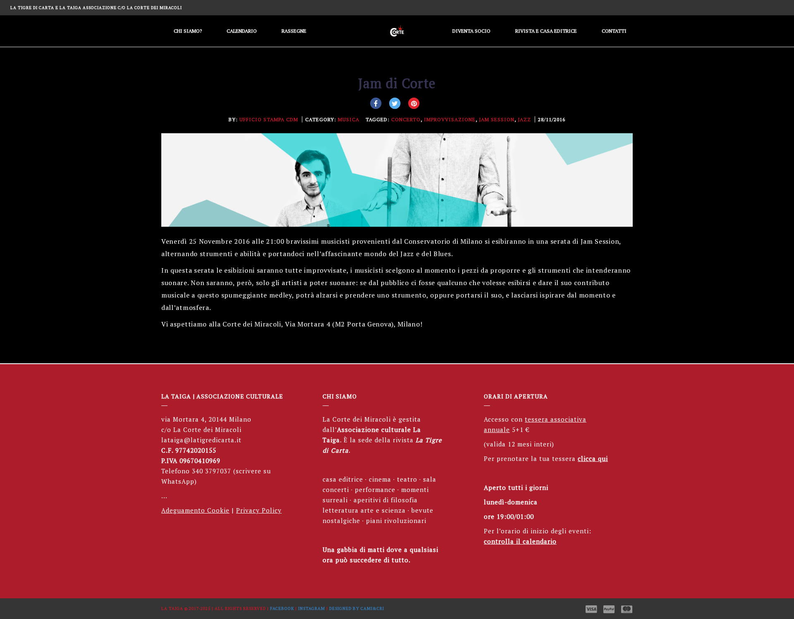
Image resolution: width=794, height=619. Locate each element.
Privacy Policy (259, 510)
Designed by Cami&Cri (356, 608)
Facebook (282, 608)
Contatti (614, 31)
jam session (496, 119)
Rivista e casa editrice (546, 31)
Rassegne (294, 31)
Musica (348, 119)
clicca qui (593, 458)
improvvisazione (450, 119)
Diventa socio (471, 31)
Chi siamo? (188, 31)
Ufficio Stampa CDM (268, 119)
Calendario (242, 31)
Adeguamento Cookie (195, 510)
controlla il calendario (520, 541)
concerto (406, 119)
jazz (524, 119)
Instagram (311, 608)
